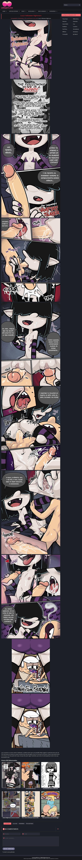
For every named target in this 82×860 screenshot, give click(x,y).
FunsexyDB (64, 34)
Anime (4, 11)
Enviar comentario (9, 848)
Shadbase (64, 26)
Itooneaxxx (75, 31)
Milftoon (64, 31)
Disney (23, 11)
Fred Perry (64, 29)
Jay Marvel (75, 34)
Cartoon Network (13, 11)
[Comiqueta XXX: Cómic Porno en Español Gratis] (7, 4)
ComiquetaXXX (14, 18)
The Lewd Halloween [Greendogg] (50, 817)
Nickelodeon (31, 11)
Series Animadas (42, 11)
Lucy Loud (35, 18)
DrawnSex (75, 21)
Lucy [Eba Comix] (11, 788)
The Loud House (28, 18)
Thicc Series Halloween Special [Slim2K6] (31, 817)
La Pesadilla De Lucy (31, 788)
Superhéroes (52, 11)
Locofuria (75, 26)
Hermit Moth (65, 24)
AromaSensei (76, 29)
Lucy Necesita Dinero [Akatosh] (50, 788)
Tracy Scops (65, 18)
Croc (74, 24)
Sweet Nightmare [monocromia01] (11, 817)
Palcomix (64, 21)
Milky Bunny (76, 18)
